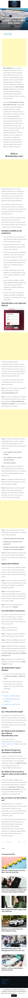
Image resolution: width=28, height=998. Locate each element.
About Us (4, 981)
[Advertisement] (14, 52)
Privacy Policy (5, 980)
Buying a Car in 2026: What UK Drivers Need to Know (14, 924)
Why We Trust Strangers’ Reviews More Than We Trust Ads (14, 866)
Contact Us (4, 983)
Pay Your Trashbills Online (12, 696)
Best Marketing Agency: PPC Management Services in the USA (14, 944)
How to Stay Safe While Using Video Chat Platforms (14, 905)
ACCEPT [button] (14, 995)
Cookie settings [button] (21, 993)
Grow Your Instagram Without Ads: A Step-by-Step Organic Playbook (14, 885)
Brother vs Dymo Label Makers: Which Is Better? (14, 963)
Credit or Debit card (7, 744)
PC (12, 26)
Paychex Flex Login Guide (12, 704)
